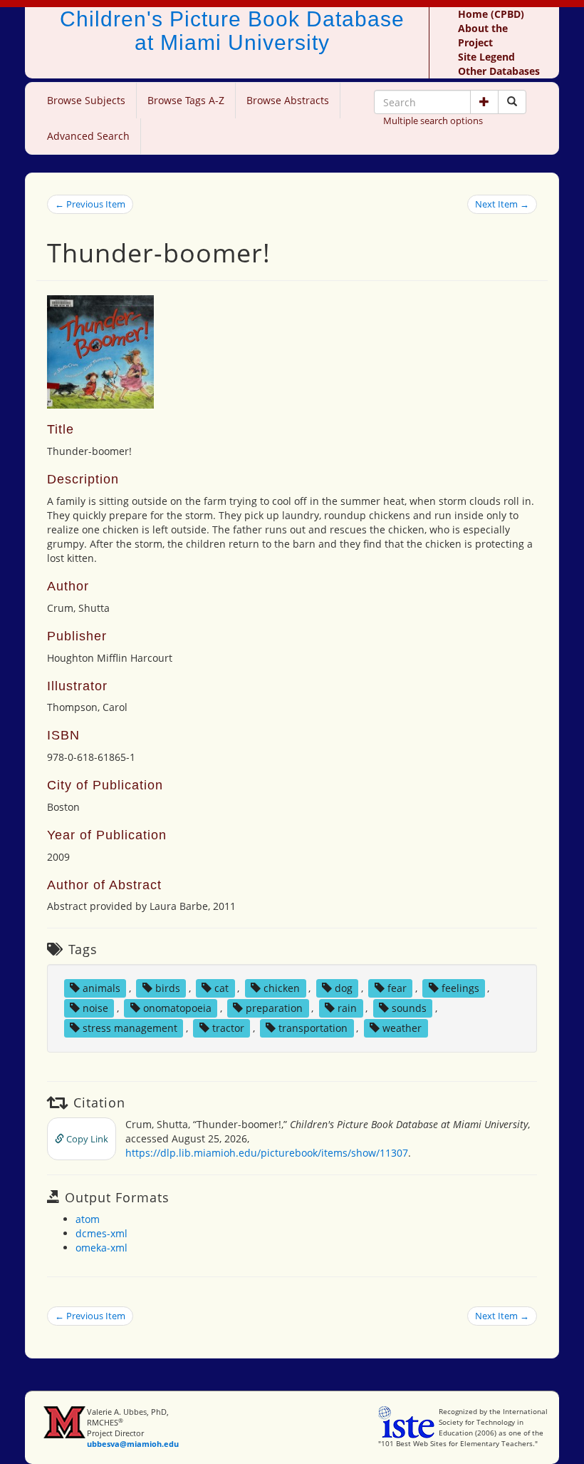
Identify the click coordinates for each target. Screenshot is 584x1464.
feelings (460, 988)
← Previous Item (90, 204)
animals (101, 988)
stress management (130, 1028)
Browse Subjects (86, 100)
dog (344, 988)
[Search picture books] (512, 102)
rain (347, 1008)
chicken (282, 988)
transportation (313, 1028)
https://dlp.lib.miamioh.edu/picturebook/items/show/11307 (266, 1153)
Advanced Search (88, 136)
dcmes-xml (101, 1233)
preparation (274, 1008)
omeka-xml (101, 1247)
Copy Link (86, 1138)
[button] (484, 102)
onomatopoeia (177, 1008)
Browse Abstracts (287, 100)
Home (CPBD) (491, 14)
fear (397, 988)
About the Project (483, 35)
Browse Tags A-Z (185, 100)
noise (95, 1008)
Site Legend (486, 56)
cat (221, 988)
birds (167, 988)
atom (87, 1219)
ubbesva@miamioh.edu (133, 1443)
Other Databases (499, 71)
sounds (409, 1008)
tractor (228, 1028)
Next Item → (502, 204)
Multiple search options (433, 120)
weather (402, 1028)
